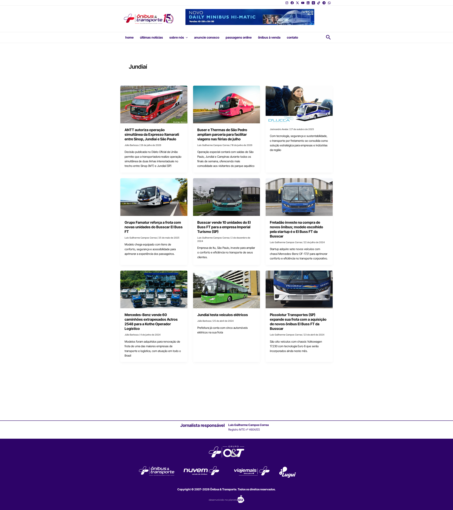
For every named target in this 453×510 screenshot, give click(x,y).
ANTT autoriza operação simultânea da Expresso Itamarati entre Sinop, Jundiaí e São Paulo (152, 134)
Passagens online (239, 37)
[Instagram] (286, 2)
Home (129, 37)
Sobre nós (176, 37)
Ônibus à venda (269, 37)
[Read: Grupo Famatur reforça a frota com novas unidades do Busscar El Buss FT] (153, 197)
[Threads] (313, 2)
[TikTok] (318, 2)
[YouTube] (302, 2)
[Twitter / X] (297, 2)
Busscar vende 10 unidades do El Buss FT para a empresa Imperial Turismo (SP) (224, 227)
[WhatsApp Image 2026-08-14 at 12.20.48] (249, 16)
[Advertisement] (226, 393)
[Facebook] (292, 2)
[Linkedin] (308, 2)
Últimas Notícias (151, 37)
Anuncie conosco (206, 37)
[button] (186, 37)
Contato (292, 37)
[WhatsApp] (329, 2)
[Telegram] (324, 2)
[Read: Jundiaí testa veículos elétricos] (226, 289)
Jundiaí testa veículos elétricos (222, 315)
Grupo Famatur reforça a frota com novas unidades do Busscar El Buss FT (154, 227)
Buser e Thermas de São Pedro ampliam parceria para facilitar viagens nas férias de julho (222, 134)
